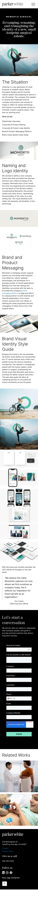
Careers (5, 848)
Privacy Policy (7, 851)
